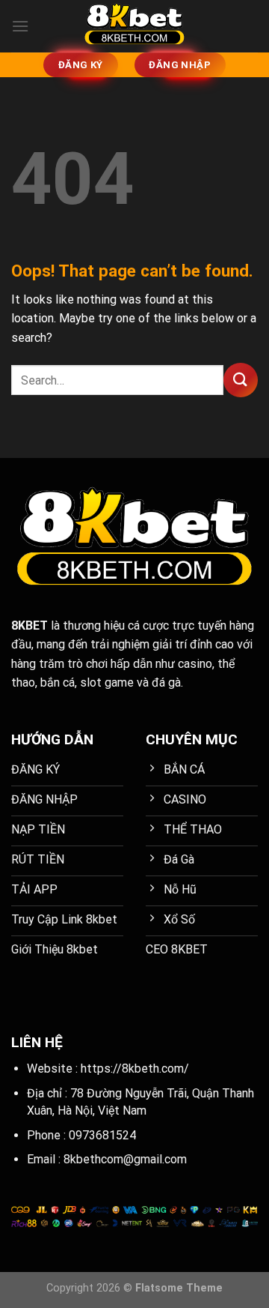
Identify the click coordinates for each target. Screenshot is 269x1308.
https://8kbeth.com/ (135, 1068)
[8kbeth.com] (134, 26)
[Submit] (240, 380)
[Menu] (20, 25)
